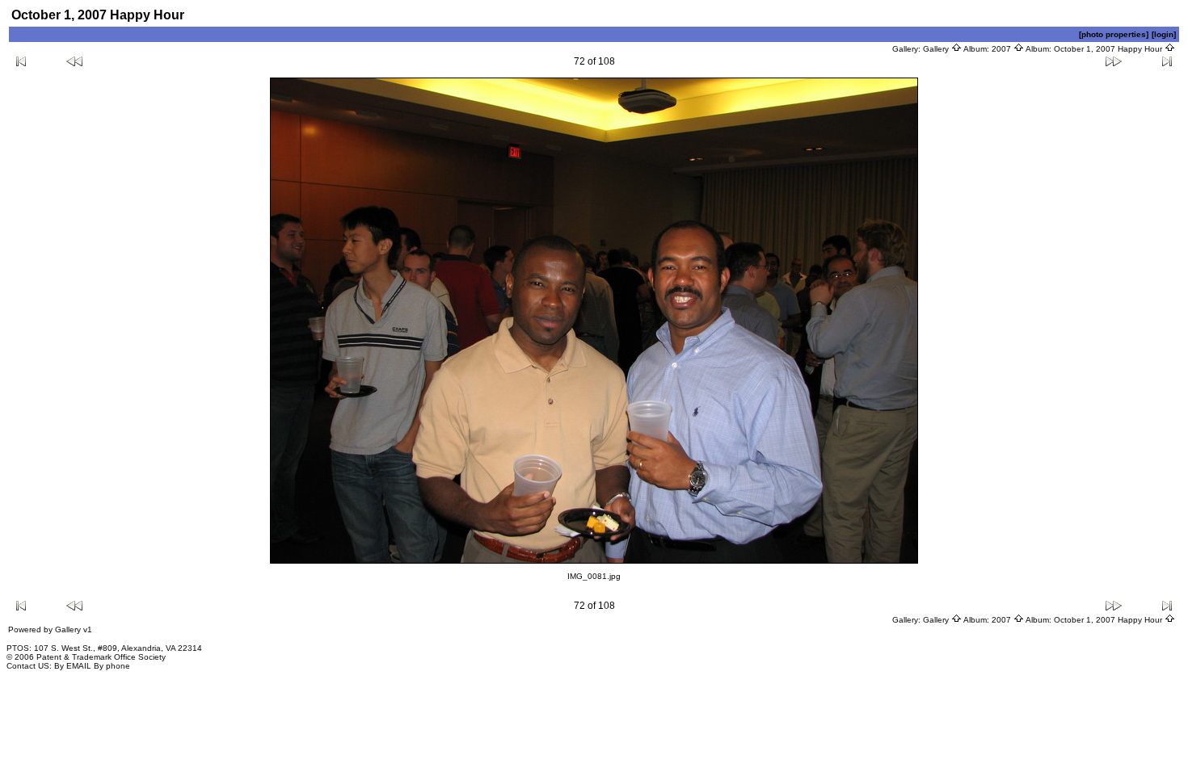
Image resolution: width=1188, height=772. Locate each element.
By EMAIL (72, 665)
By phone (112, 665)
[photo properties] (1113, 34)
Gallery (937, 48)
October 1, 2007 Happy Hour (1109, 48)
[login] (1164, 34)
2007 (1002, 48)
